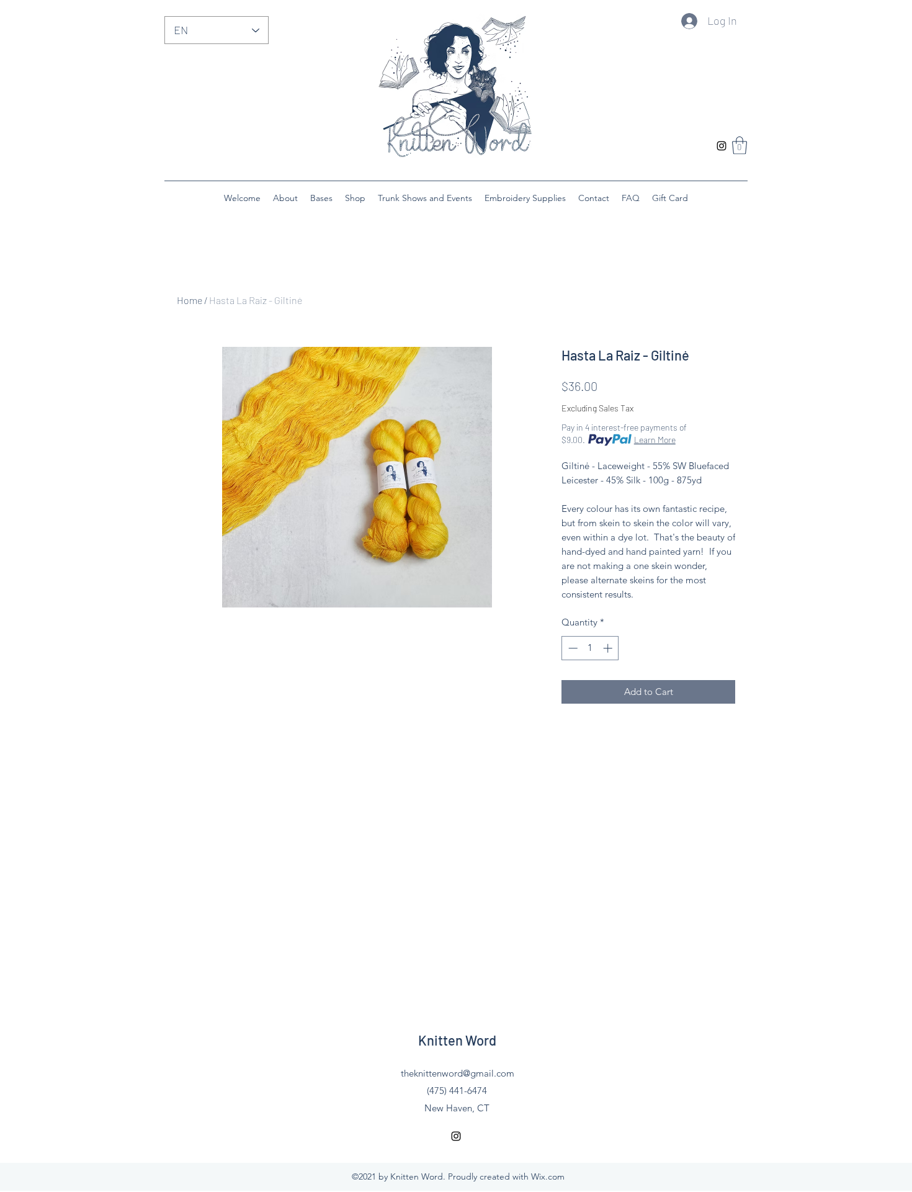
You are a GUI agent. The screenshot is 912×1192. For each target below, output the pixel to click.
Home (189, 300)
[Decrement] (571, 648)
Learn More (655, 439)
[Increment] (609, 648)
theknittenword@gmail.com (457, 1073)
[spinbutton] (590, 648)
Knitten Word (457, 1040)
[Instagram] (721, 146)
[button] (739, 146)
